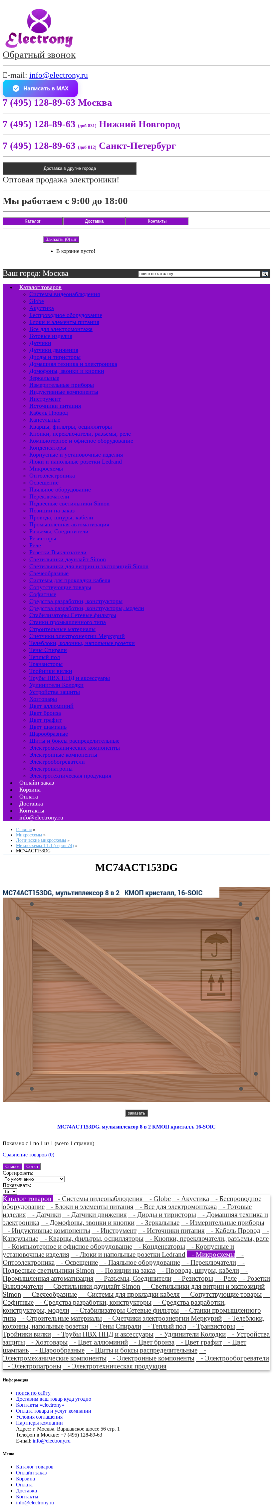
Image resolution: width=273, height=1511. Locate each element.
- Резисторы (193, 1278)
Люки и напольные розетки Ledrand (75, 461)
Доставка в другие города (70, 168)
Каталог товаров (40, 287)
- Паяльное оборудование (139, 1262)
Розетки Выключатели (58, 552)
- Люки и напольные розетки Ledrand (128, 1254)
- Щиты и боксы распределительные (141, 1350)
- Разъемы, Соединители (133, 1278)
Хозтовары (43, 699)
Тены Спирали (48, 650)
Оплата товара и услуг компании (53, 1411)
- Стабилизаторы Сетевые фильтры (125, 1310)
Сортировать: (18, 1173)
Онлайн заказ (31, 1472)
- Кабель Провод (233, 1230)
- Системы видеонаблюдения (98, 1198)
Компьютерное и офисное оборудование (81, 440)
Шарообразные (48, 733)
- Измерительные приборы (222, 1222)
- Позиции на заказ (125, 1270)
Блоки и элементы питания (64, 322)
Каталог (33, 221)
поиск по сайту (33, 1393)
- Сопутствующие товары (221, 1294)
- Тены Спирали (115, 1326)
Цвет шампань (48, 726)
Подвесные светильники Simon (69, 503)
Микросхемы (46, 468)
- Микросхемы (211, 1254)
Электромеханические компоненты (74, 747)
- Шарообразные (57, 1350)
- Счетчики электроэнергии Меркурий (162, 1318)
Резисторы (42, 538)
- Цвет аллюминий (98, 1342)
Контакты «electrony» (40, 1405)
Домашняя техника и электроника (73, 364)
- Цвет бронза (151, 1342)
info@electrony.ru (58, 75)
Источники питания (55, 405)
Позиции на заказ (52, 510)
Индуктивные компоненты (63, 391)
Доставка (94, 221)
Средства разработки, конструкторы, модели (86, 608)
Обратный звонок (39, 54)
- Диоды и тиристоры (162, 1214)
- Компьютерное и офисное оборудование (67, 1246)
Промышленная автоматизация (69, 524)
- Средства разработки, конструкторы (93, 1302)
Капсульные (44, 419)
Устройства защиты (54, 692)
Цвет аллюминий (51, 705)
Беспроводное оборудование (65, 315)
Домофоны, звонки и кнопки (66, 371)
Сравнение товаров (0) (28, 1154)
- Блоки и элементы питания (90, 1206)
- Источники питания (171, 1230)
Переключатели (49, 496)
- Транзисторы (211, 1326)
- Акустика (190, 1198)
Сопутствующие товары (60, 587)
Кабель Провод (48, 412)
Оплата (24, 1484)
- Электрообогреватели (232, 1358)
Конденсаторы (47, 447)
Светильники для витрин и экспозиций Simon (88, 566)
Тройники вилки (50, 671)
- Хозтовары (47, 1342)
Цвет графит (45, 719)
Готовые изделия (50, 336)
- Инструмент (114, 1230)
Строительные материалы (62, 629)
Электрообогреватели (57, 761)
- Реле (225, 1278)
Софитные (42, 594)
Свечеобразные (49, 573)
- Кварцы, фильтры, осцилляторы (91, 1238)
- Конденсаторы (159, 1246)
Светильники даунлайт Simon (67, 559)
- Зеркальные (157, 1222)
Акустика (41, 308)
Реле (35, 545)
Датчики (40, 343)
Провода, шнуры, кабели (61, 517)
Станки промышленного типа (67, 622)
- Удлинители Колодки (190, 1334)
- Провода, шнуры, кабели (198, 1270)
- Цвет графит (199, 1342)
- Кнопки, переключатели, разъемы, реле (207, 1238)
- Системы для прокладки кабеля (129, 1294)
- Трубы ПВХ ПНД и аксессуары (102, 1334)
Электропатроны (51, 768)
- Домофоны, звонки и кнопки (88, 1222)
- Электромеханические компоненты (104, 1354)
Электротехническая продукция (70, 775)
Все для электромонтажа (61, 329)
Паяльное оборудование (60, 489)
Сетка (32, 1166)
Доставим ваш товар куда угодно (53, 1399)
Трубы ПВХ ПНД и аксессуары (69, 678)
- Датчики (44, 1214)
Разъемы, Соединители (59, 531)
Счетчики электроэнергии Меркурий (77, 636)
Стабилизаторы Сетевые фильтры (72, 615)
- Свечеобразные (50, 1294)
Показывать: (17, 1185)
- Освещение (77, 1262)
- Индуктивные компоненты (46, 1230)
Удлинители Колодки (56, 685)
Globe (36, 301)
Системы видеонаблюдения (64, 294)
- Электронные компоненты (151, 1358)
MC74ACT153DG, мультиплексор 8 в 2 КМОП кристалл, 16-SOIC (136, 1127)
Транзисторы (46, 664)
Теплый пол (44, 657)
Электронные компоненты (63, 754)
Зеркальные (44, 378)
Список (12, 1166)
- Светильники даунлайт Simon (92, 1286)
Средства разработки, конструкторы (76, 601)
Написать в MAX (46, 88)
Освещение (44, 482)
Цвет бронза (45, 712)
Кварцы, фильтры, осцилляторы (70, 426)
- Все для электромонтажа (176, 1206)
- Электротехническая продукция (114, 1366)
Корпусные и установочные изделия (76, 454)
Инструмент (45, 398)
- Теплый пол (164, 1326)
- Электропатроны (32, 1366)
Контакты (157, 221)
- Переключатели (208, 1262)
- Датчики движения (94, 1214)
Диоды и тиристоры (55, 357)
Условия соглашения (39, 1417)
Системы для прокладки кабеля (69, 580)
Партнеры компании (39, 1423)
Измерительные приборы (61, 384)
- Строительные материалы (59, 1318)
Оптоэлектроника (52, 475)
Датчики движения (53, 350)
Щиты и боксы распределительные (74, 740)
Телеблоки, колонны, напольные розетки (82, 643)
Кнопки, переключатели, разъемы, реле (80, 433)
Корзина (25, 1478)
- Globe (157, 1198)
